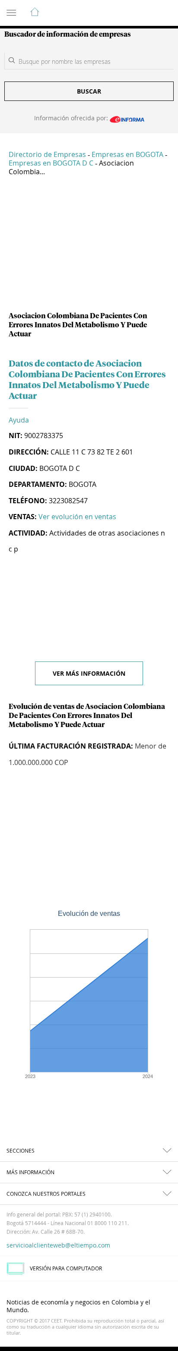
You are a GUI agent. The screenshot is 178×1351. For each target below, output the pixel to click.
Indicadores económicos (145, 13)
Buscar (89, 91)
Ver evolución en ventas (77, 516)
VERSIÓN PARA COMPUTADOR (66, 1268)
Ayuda (19, 420)
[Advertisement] (89, 247)
